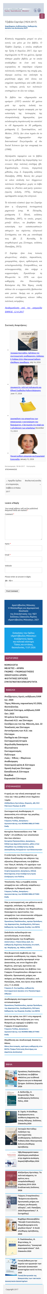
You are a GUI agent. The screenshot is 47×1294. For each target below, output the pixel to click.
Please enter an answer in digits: (18, 577)
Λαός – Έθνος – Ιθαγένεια (17, 758)
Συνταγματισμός (12, 751)
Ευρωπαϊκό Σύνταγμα (15, 778)
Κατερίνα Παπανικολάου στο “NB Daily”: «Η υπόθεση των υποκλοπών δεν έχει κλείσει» (21, 834)
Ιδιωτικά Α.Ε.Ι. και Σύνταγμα (18, 720)
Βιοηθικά (8, 775)
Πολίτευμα (9, 754)
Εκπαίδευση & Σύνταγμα (16, 771)
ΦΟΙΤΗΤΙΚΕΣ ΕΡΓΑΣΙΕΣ (16, 678)
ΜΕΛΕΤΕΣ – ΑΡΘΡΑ (14, 668)
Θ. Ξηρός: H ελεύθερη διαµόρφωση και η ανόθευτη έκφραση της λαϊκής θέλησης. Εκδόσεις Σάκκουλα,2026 (29, 1118)
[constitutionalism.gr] (23, 13)
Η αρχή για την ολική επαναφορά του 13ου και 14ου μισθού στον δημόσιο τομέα (22, 796)
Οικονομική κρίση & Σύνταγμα (19, 765)
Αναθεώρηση (11, 761)
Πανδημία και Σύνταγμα (16, 737)
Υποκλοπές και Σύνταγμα (17, 727)
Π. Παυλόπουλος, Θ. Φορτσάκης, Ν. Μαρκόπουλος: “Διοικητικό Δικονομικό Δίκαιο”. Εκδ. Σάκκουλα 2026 (30, 1245)
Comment (9, 514)
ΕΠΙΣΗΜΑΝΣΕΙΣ (11, 469)
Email (8, 555)
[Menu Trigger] (42, 16)
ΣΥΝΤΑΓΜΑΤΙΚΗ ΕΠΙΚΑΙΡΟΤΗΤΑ (20, 682)
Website (8, 566)
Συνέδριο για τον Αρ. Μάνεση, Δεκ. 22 (23, 724)
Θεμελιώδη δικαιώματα (16, 744)
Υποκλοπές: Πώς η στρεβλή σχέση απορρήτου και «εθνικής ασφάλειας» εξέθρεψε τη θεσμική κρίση (22, 885)
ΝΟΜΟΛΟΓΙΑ (11, 665)
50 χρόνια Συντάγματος (16, 717)
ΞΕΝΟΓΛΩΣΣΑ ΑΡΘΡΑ (15, 675)
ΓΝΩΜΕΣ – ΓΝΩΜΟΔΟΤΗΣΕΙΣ (19, 671)
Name (8, 544)
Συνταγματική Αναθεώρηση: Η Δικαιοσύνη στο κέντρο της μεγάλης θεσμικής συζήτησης (21, 814)
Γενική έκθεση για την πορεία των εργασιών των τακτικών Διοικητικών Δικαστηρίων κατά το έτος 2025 (30, 1267)
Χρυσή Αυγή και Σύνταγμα (17, 768)
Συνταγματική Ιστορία (15, 741)
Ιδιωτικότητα (11, 748)
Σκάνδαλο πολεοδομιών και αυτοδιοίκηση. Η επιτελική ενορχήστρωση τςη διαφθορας (19, 935)
